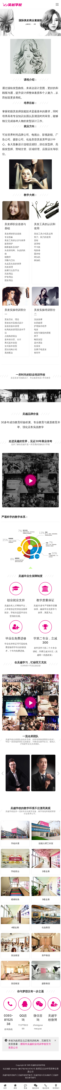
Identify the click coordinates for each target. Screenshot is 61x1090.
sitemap (14, 1069)
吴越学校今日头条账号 (43, 1075)
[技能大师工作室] (46, 834)
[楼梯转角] (15, 890)
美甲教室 (46, 955)
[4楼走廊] (15, 918)
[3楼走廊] (46, 890)
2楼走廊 (46, 871)
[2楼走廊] (46, 862)
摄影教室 (46, 983)
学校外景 (15, 843)
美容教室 (15, 983)
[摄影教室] (46, 974)
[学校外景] (15, 834)
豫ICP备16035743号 (26, 1069)
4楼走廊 (15, 927)
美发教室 (15, 955)
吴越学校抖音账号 (10, 1075)
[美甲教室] (46, 946)
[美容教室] (15, 974)
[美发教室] (15, 946)
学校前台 (15, 871)
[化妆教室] (46, 918)
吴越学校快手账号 (25, 1075)
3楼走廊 (46, 899)
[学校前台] (15, 862)
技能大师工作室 (46, 843)
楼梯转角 (15, 899)
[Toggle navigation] (57, 4)
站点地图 (6, 1069)
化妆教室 (46, 927)
